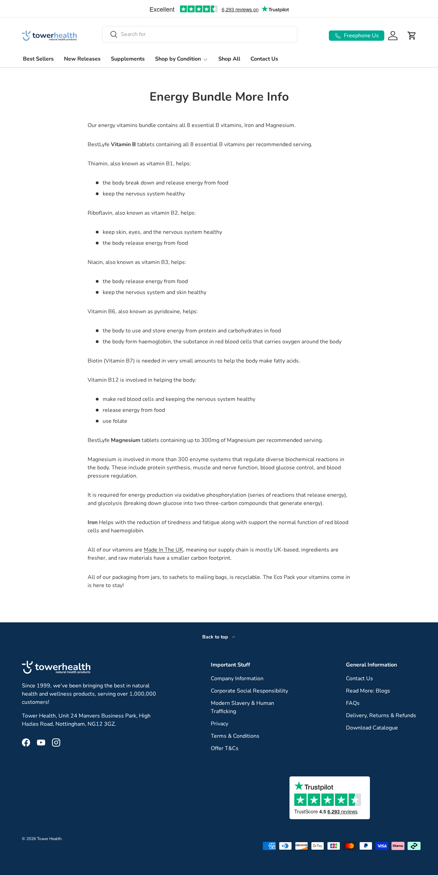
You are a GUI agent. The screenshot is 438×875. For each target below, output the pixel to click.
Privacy (219, 723)
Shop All (229, 59)
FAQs (353, 703)
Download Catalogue (372, 728)
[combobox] (199, 34)
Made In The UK (163, 550)
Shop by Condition (178, 59)
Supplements (128, 59)
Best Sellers (38, 59)
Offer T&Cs (225, 748)
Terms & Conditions (235, 736)
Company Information (237, 678)
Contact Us (264, 59)
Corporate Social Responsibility (249, 691)
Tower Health (49, 838)
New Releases (82, 59)
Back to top (215, 637)
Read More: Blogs (368, 691)
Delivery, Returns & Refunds (381, 715)
